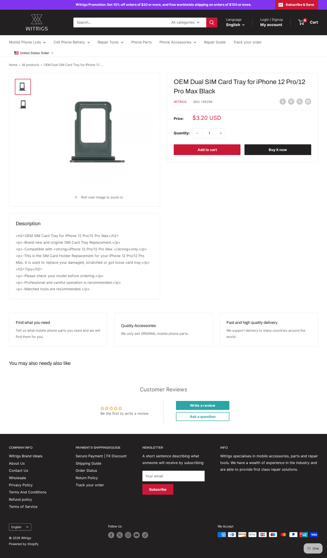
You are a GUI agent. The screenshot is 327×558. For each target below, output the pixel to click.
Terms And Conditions (27, 492)
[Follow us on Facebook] (111, 535)
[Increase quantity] (221, 133)
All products (30, 65)
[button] (33, 53)
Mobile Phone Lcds (25, 42)
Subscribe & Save (300, 4)
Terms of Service (23, 506)
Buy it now (278, 149)
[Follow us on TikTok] (145, 535)
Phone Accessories (175, 42)
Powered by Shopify (23, 544)
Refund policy (20, 499)
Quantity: (182, 133)
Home (13, 65)
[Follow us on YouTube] (136, 535)
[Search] (211, 22)
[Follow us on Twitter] (120, 535)
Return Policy (87, 478)
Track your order (247, 42)
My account (271, 24)
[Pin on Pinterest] (291, 101)
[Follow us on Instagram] (128, 535)
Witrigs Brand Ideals (25, 456)
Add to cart (207, 149)
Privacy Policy (21, 485)
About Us (17, 463)
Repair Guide (215, 42)
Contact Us (18, 470)
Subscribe (158, 489)
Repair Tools (108, 42)
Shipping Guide (88, 463)
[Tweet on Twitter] (300, 101)
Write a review (202, 405)
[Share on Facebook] (283, 101)
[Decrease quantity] (197, 133)
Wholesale (17, 478)
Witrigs (180, 102)
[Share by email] (308, 101)
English (16, 527)
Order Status (86, 470)
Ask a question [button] (203, 416)
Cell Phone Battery (69, 42)
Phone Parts (141, 42)
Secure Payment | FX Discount (101, 456)
